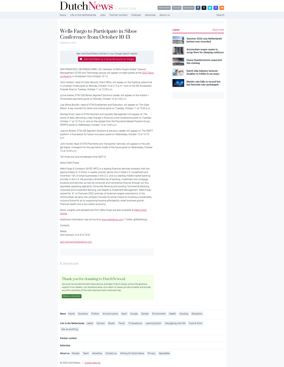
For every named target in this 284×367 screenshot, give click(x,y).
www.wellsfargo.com (112, 219)
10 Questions (135, 323)
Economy (83, 313)
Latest (176, 29)
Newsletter (164, 7)
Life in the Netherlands (83, 15)
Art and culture (110, 313)
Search (220, 15)
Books (111, 323)
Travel (121, 323)
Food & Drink (195, 323)
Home (71, 313)
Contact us (111, 353)
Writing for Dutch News (132, 353)
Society (145, 313)
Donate (176, 7)
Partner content (118, 15)
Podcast (136, 15)
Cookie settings (92, 362)
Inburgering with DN (175, 323)
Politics (95, 313)
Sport (124, 313)
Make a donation (71, 296)
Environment (159, 313)
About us (164, 15)
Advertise (188, 7)
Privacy (151, 353)
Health (172, 313)
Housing (183, 313)
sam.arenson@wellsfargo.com (76, 242)
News (63, 15)
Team (86, 353)
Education (197, 313)
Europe (134, 313)
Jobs (103, 15)
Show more (218, 29)
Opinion (101, 323)
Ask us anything (69, 329)
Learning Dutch (153, 323)
